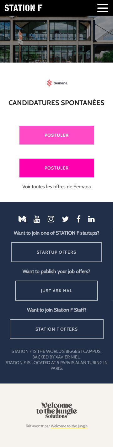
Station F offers (56, 329)
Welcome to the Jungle (69, 426)
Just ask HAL (56, 290)
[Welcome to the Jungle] (56, 416)
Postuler (57, 135)
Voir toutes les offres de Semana (56, 187)
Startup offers (56, 252)
